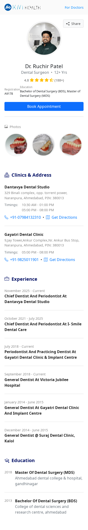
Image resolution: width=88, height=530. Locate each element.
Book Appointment (44, 106)
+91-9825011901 (23, 259)
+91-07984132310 (24, 217)
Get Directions (63, 217)
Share (74, 23)
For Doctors (74, 7)
